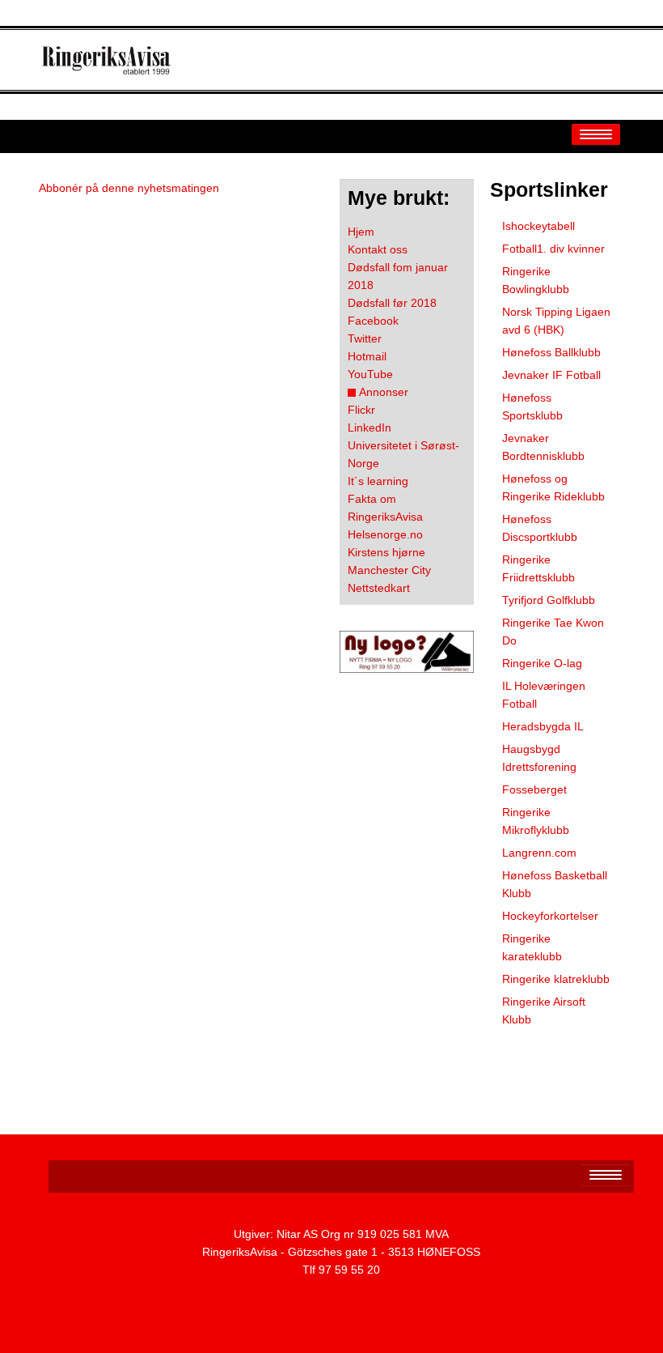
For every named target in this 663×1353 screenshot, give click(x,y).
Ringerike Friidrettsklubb (538, 568)
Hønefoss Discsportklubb (539, 528)
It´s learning (378, 480)
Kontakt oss (378, 249)
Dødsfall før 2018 (392, 302)
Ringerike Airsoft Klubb (543, 1010)
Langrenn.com (539, 852)
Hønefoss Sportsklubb (532, 406)
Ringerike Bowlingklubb (535, 280)
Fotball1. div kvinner (553, 248)
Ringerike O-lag (542, 663)
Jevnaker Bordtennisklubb (543, 447)
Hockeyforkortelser (550, 915)
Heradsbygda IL (543, 726)
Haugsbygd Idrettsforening (539, 757)
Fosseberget (534, 789)
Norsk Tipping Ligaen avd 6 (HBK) (556, 320)
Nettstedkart (379, 587)
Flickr (361, 409)
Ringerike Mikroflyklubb (535, 821)
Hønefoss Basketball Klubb (554, 884)
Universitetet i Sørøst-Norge (403, 454)
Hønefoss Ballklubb (551, 352)
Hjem (361, 231)
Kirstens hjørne (386, 552)
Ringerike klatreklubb (556, 978)
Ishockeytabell (538, 225)
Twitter (365, 338)
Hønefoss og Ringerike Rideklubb (553, 487)
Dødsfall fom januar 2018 (398, 276)
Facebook (373, 320)
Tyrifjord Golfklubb (548, 600)
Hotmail (367, 356)
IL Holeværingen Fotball (543, 694)
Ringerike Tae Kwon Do (553, 631)
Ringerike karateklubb (532, 947)
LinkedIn (369, 427)
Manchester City (389, 570)
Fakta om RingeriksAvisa (385, 507)
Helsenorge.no (385, 534)
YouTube (370, 374)
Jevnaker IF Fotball (551, 374)
